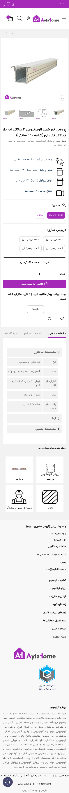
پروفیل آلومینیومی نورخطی (21, 141)
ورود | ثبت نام (6, 4)
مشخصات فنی (57, 333)
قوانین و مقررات (57, 596)
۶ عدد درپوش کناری (54, 248)
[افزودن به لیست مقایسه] (49, 318)
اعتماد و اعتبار (59, 629)
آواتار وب (26, 790)
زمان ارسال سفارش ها (54, 620)
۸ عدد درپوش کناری (30, 248)
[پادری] (50, 499)
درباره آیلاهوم (59, 588)
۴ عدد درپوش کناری (30, 239)
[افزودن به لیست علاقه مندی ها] (61, 318)
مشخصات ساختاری (45, 352)
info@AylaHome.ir (55, 569)
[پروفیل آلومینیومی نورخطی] (50, 470)
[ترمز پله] (19, 470)
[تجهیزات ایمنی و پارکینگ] (19, 499)
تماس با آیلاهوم (57, 580)
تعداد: (62, 274)
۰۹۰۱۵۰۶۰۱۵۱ (59, 540)
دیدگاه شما (10, 333)
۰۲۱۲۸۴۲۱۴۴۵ (58, 534)
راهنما (35, 309)
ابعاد (53, 418)
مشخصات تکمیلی (45, 429)
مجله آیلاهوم (59, 637)
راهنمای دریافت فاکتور (54, 612)
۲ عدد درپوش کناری (54, 239)
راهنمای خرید (59, 604)
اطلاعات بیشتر (32, 333)
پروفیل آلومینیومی (45, 141)
